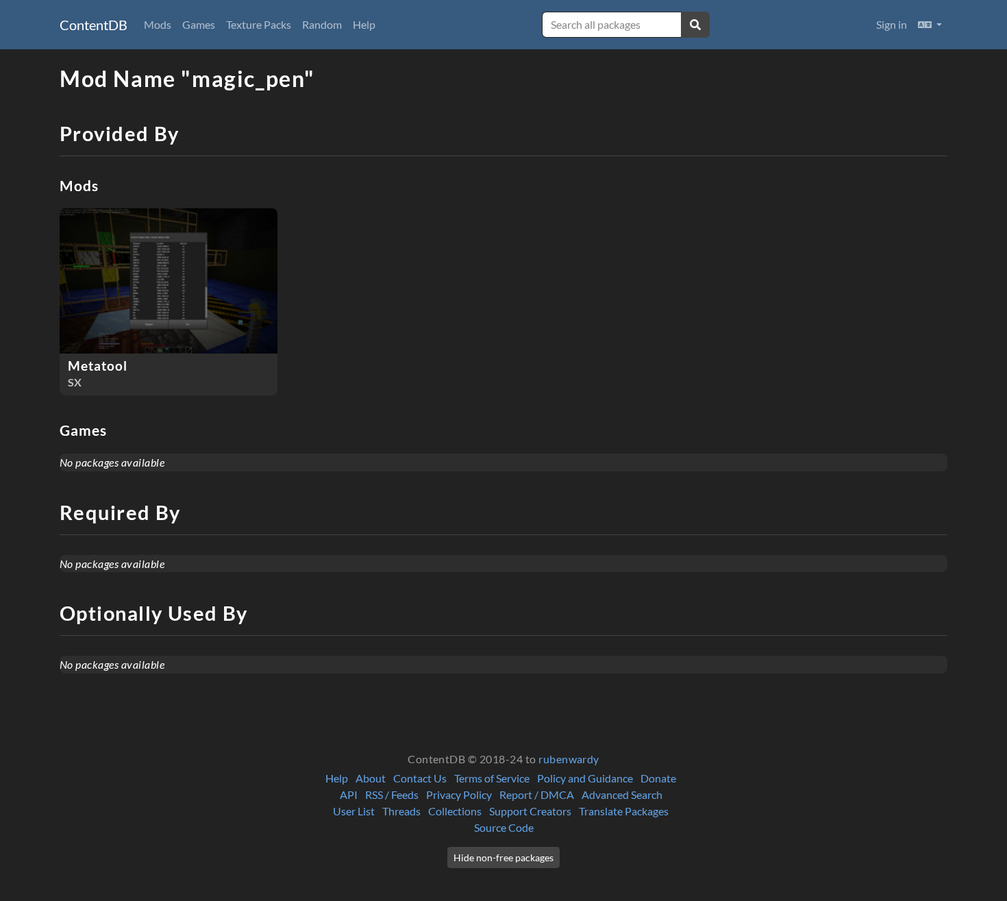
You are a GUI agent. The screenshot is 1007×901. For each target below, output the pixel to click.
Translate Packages (624, 810)
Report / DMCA (536, 794)
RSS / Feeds (392, 794)
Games (198, 24)
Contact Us (420, 778)
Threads (401, 810)
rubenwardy (568, 758)
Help (364, 24)
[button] (929, 24)
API (349, 794)
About (371, 778)
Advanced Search (622, 794)
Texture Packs (258, 24)
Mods (157, 24)
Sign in (891, 24)
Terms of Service (492, 778)
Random (322, 24)
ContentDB (93, 24)
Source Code (504, 827)
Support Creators (530, 810)
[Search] (695, 25)
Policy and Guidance (585, 778)
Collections (455, 810)
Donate (658, 778)
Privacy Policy (459, 794)
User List (354, 810)
